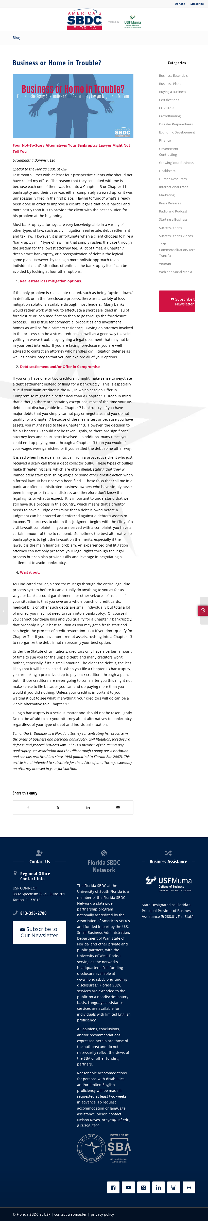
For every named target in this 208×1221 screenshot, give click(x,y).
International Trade (173, 187)
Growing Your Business (176, 162)
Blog (16, 38)
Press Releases (170, 203)
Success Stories (170, 227)
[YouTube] (128, 1187)
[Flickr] (189, 1187)
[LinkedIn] (158, 1187)
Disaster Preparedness (176, 124)
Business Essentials (173, 75)
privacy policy (102, 1214)
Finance (165, 140)
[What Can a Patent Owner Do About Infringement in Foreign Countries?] (204, 611)
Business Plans (170, 83)
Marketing (167, 195)
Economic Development (177, 132)
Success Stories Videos (176, 236)
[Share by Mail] (118, 807)
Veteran (165, 263)
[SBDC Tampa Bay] (104, 19)
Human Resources (173, 179)
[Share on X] (58, 807)
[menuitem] (180, 4)
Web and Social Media (175, 271)
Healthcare (167, 170)
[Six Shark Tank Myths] (4, 611)
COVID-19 (166, 108)
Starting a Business (173, 219)
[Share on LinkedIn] (88, 807)
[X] (143, 1187)
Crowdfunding (170, 116)
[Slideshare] (173, 1187)
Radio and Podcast (173, 211)
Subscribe (197, 4)
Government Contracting (168, 151)
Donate (180, 4)
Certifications (169, 100)
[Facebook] (113, 1187)
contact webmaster (70, 1214)
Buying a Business (172, 91)
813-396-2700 (33, 913)
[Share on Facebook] (28, 807)
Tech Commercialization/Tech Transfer (177, 250)
